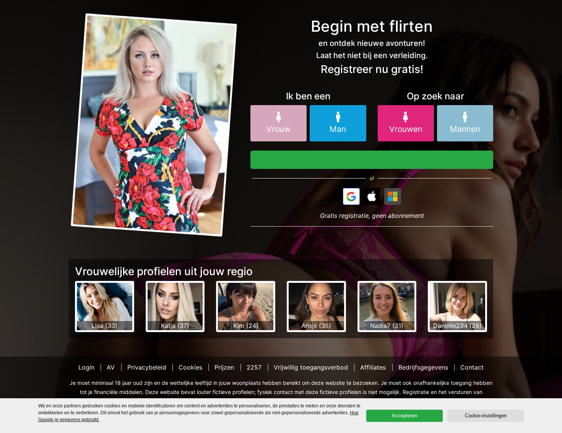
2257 (254, 367)
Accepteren (404, 415)
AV (111, 367)
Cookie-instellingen (486, 415)
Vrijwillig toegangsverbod (311, 367)
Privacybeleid (146, 367)
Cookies (190, 367)
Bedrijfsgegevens (423, 367)
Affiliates (373, 367)
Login (86, 367)
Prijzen (224, 367)
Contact (472, 367)
